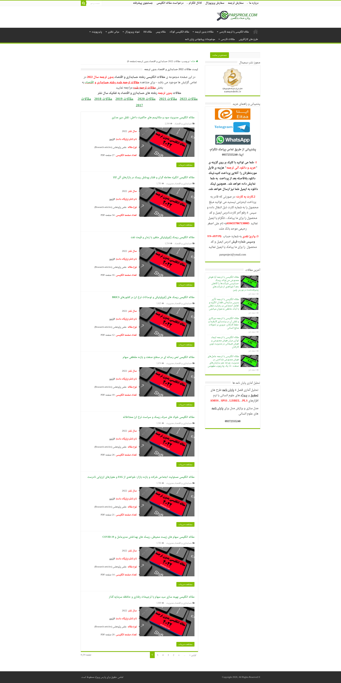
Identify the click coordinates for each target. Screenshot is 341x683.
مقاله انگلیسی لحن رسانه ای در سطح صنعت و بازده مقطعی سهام (158, 357)
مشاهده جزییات (185, 165)
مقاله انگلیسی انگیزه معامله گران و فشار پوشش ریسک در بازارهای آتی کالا (153, 177)
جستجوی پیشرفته (143, 3)
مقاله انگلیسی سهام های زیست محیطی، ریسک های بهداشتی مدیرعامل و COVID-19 (148, 537)
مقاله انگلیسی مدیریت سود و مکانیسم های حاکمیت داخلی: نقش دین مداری (153, 117)
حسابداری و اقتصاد (183, 124)
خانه (193, 61)
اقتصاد (89, 82)
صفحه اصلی (255, 31)
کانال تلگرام (195, 3)
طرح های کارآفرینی (248, 39)
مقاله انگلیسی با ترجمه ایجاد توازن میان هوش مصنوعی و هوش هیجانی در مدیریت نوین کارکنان (224, 342)
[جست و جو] (83, 3)
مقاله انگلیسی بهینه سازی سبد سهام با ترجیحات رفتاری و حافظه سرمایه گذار (151, 597)
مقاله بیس (161, 32)
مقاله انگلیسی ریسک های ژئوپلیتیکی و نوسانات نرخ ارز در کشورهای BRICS (153, 297)
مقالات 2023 (189, 99)
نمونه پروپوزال (132, 32)
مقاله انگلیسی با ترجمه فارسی (234, 32)
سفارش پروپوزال (214, 3)
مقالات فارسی (228, 39)
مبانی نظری (113, 32)
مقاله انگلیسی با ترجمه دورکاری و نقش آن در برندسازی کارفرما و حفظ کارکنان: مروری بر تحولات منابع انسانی (223, 323)
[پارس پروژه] (237, 17)
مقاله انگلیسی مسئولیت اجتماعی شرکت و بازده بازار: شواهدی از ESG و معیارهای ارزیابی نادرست (140, 477)
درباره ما (253, 3)
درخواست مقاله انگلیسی (169, 3)
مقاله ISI (148, 32)
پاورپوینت (97, 32)
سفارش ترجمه (236, 3)
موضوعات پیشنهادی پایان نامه (200, 39)
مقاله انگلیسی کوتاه (179, 32)
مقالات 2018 (103, 99)
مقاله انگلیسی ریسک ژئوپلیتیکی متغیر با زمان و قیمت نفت (162, 237)
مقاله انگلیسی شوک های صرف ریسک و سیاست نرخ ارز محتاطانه (158, 417)
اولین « (192, 655)
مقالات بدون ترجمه (204, 32)
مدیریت (170, 184)
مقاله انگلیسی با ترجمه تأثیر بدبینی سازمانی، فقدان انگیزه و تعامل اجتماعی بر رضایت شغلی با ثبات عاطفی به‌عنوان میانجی (223, 304)
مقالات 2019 (124, 99)
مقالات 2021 (168, 99)
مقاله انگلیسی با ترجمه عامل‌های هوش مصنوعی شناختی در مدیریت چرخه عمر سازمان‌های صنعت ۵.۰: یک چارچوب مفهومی (223, 361)
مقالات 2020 (147, 99)
